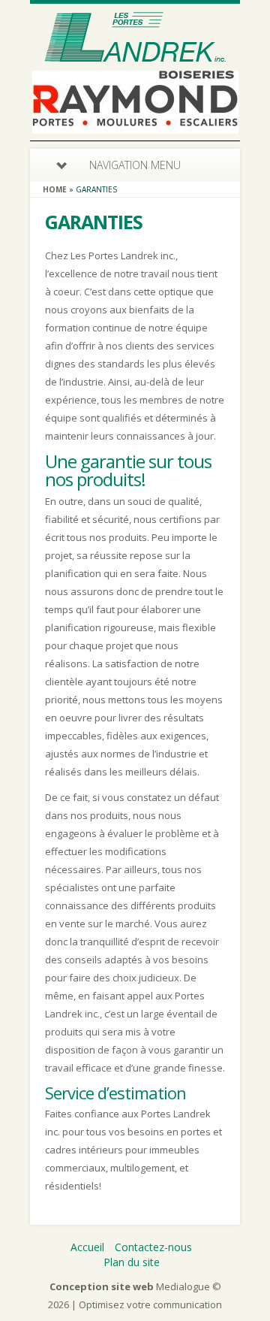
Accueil (87, 1247)
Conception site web (102, 1286)
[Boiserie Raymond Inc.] (135, 124)
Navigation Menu (135, 165)
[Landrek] (135, 58)
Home (55, 189)
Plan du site (132, 1262)
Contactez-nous (153, 1247)
